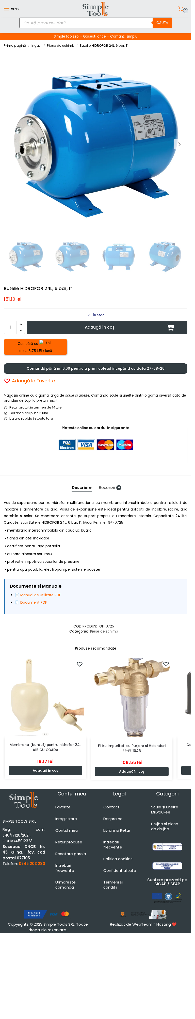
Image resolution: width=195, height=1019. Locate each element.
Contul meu (66, 830)
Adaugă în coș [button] (45, 770)
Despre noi (113, 818)
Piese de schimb (60, 45)
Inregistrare (66, 818)
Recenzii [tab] (109, 487)
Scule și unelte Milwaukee (164, 809)
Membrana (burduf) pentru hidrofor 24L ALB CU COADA (45, 747)
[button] (181, 9)
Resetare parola (70, 853)
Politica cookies (118, 858)
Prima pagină (15, 45)
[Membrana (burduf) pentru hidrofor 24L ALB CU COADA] (45, 697)
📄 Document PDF (31, 602)
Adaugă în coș (100, 327)
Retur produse (68, 842)
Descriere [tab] (82, 487)
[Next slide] (179, 144)
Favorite (63, 807)
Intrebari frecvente (64, 868)
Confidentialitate (119, 870)
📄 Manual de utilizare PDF (38, 595)
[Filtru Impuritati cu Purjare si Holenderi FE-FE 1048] (131, 697)
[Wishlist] (80, 664)
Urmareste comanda (65, 884)
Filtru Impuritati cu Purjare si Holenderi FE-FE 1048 (131, 748)
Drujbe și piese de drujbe (164, 826)
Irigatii (36, 45)
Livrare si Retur (116, 830)
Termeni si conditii (113, 884)
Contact (111, 807)
